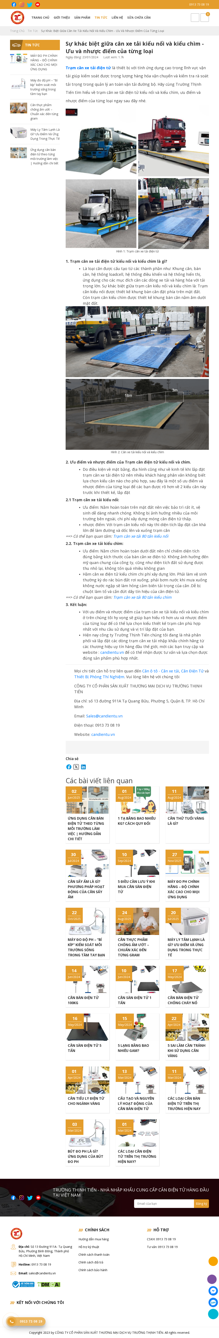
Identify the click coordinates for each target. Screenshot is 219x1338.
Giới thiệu (62, 17)
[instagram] (21, 4)
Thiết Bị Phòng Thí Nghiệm (99, 676)
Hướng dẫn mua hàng (93, 1239)
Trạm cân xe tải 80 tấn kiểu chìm (142, 597)
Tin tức (101, 17)
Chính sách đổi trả (90, 1262)
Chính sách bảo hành (92, 1270)
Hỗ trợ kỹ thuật (88, 1247)
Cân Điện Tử (192, 671)
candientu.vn (112, 652)
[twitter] (29, 4)
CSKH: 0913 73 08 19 (161, 1239)
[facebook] (13, 4)
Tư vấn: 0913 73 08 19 (162, 1247)
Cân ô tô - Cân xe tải (160, 671)
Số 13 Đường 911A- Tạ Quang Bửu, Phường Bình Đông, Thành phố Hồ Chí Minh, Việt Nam (45, 1251)
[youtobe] (37, 4)
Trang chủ (40, 17)
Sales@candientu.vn (104, 715)
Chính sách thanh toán (94, 1254)
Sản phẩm (82, 17)
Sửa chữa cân (139, 17)
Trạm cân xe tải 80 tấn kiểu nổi (140, 536)
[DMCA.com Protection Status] (48, 1284)
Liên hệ (117, 17)
